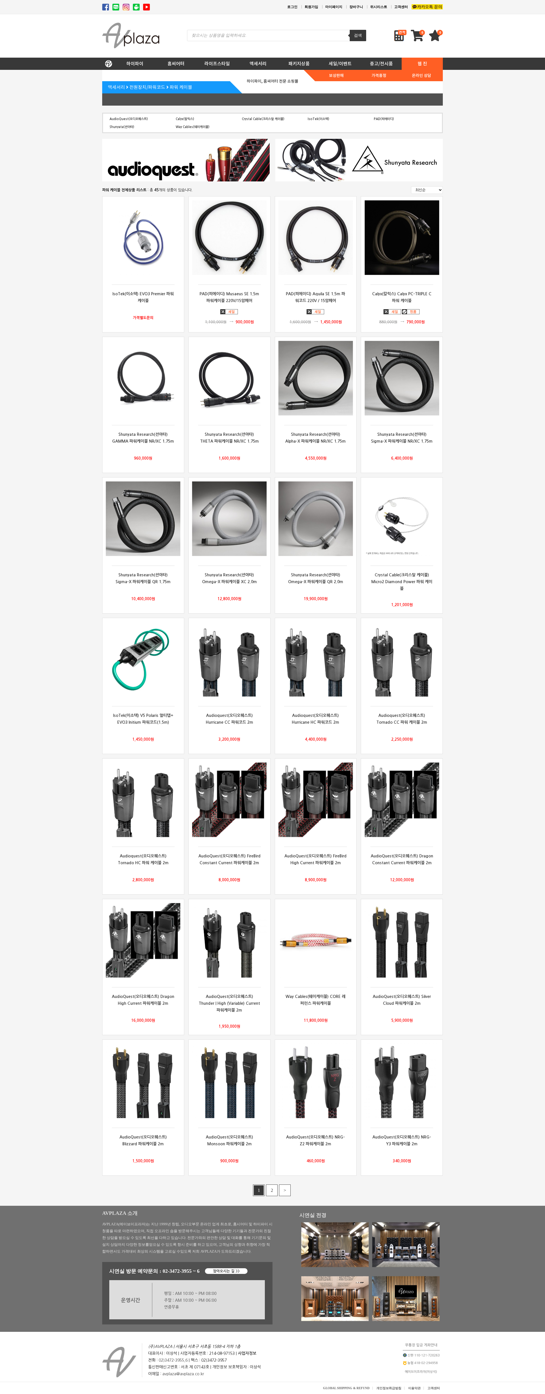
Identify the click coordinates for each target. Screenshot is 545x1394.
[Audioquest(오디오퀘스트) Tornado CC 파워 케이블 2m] (402, 659)
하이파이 (134, 63)
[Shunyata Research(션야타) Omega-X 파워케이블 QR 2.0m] (316, 518)
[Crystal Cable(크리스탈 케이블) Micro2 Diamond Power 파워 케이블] (402, 518)
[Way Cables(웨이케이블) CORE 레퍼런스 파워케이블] (316, 940)
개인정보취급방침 (388, 1388)
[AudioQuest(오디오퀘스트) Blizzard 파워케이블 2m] (143, 1080)
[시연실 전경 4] (406, 1319)
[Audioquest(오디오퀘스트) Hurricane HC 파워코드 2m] (316, 659)
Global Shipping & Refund (346, 1388)
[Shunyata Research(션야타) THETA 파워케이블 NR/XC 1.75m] (229, 378)
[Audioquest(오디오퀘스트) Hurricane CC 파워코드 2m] (229, 659)
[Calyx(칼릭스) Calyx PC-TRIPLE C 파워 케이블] (402, 237)
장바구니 (356, 7)
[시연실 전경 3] (335, 1319)
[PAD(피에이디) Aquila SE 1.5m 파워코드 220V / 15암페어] (316, 237)
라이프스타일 (217, 63)
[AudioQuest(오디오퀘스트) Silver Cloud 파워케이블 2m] (402, 940)
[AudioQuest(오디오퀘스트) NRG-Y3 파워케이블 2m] (402, 1080)
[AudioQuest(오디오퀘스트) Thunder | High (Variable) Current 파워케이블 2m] (229, 940)
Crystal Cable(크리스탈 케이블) (263, 118)
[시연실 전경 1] (335, 1265)
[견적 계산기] (400, 36)
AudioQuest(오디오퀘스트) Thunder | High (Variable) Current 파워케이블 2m (229, 1003)
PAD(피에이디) (384, 118)
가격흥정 (379, 75)
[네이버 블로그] (115, 7)
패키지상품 (299, 63)
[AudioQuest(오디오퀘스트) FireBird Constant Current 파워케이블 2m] (229, 799)
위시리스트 (378, 7)
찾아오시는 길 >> (226, 1271)
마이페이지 (333, 7)
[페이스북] (105, 7)
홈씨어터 (176, 63)
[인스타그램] (126, 7)
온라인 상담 (421, 75)
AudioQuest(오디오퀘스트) (129, 118)
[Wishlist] (436, 38)
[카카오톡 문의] (427, 7)
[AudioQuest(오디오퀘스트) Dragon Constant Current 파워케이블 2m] (402, 799)
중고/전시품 (381, 63)
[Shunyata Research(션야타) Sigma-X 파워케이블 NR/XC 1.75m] (402, 378)
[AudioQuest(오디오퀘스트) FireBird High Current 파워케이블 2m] (316, 799)
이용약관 (414, 1388)
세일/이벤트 (340, 63)
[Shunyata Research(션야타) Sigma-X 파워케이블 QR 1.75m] (143, 518)
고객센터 (401, 7)
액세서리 (258, 63)
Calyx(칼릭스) (185, 118)
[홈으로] (108, 62)
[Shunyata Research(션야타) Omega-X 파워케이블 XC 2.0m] (229, 518)
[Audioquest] (186, 160)
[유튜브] (146, 7)
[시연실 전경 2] (406, 1265)
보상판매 (336, 75)
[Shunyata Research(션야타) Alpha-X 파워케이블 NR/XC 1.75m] (316, 378)
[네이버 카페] (136, 7)
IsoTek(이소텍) (318, 118)
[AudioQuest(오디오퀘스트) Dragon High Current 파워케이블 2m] (143, 940)
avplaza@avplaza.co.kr (183, 1374)
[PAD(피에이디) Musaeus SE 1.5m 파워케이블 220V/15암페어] (229, 237)
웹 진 (422, 63)
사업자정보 (247, 1353)
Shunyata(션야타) (122, 126)
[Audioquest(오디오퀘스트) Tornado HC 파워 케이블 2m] (143, 799)
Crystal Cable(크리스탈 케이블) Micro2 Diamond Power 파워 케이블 (401, 582)
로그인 (292, 7)
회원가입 (311, 7)
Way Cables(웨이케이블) (192, 126)
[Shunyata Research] (359, 160)
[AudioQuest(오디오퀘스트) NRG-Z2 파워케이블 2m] (316, 1080)
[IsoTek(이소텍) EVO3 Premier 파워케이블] (143, 237)
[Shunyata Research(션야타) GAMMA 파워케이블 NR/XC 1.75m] (143, 378)
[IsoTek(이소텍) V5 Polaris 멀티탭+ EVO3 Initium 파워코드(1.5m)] (143, 659)
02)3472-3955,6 (173, 1360)
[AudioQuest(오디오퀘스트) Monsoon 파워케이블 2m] (229, 1080)
